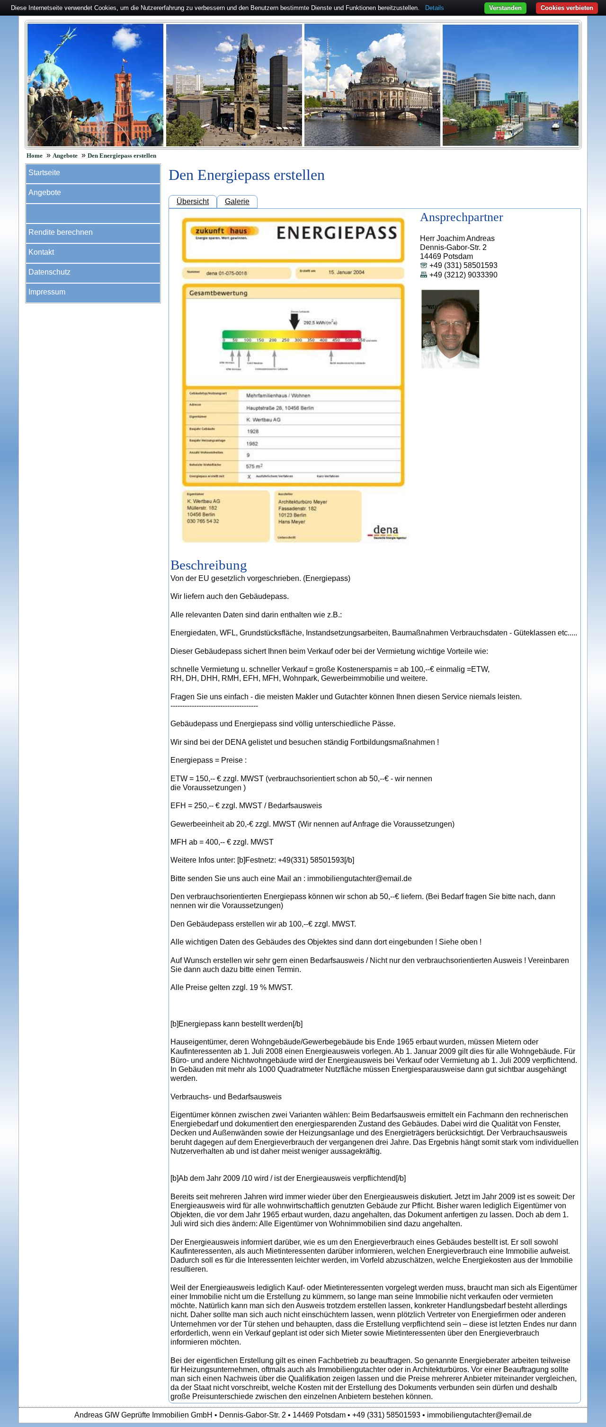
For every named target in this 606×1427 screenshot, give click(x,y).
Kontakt (41, 252)
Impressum (46, 292)
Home (35, 155)
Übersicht (193, 201)
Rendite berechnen (60, 232)
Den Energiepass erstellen (122, 155)
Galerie (237, 201)
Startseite (44, 173)
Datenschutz (49, 272)
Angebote (65, 155)
